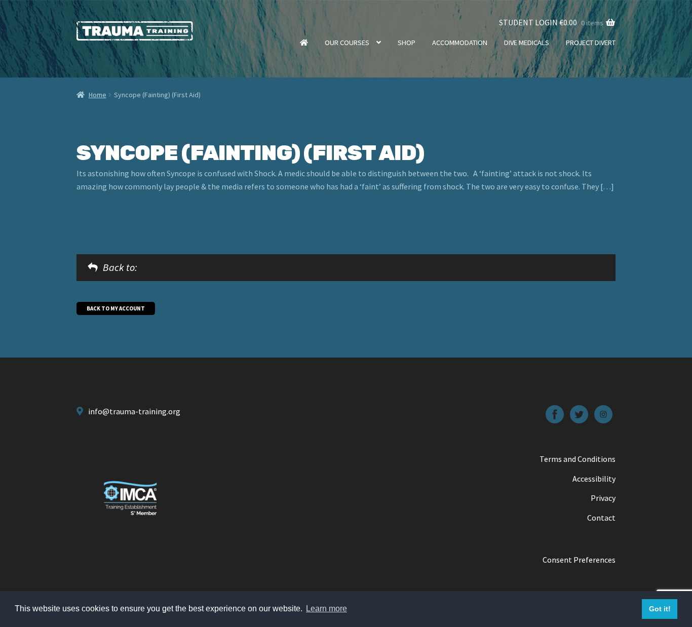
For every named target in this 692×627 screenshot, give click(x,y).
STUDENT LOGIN (528, 22)
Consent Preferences (579, 560)
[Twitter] (579, 414)
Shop (406, 42)
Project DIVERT (591, 42)
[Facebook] (555, 414)
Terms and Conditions (578, 459)
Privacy (603, 498)
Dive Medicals (526, 42)
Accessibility (594, 479)
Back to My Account (116, 308)
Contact (601, 518)
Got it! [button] (660, 609)
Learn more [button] (326, 608)
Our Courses (347, 42)
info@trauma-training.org (134, 411)
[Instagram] (603, 414)
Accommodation (459, 42)
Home (304, 42)
